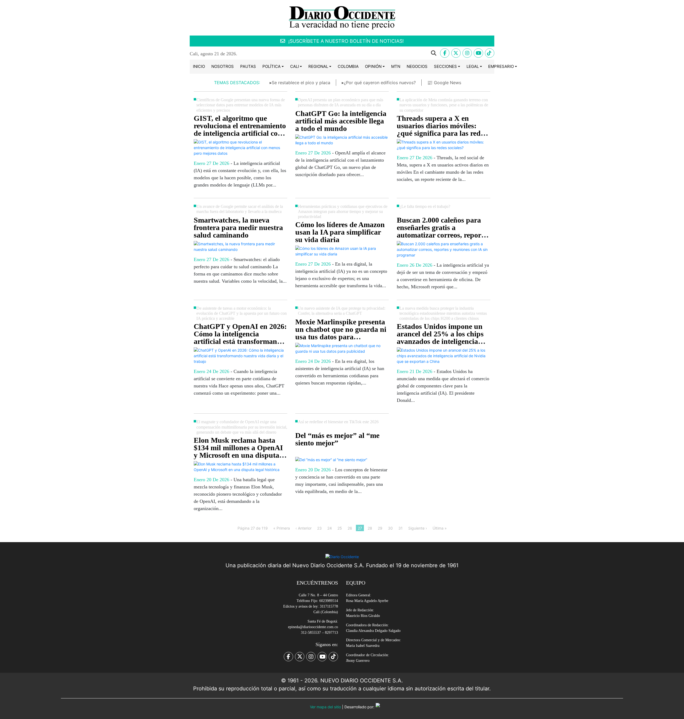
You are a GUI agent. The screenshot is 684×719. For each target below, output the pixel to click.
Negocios (417, 66)
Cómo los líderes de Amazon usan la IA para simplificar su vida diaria (340, 232)
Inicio (199, 66)
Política (271, 66)
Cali (294, 66)
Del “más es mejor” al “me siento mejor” (337, 439)
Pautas (248, 66)
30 (390, 528)
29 (380, 528)
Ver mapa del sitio (325, 707)
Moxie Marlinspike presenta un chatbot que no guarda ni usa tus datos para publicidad (340, 333)
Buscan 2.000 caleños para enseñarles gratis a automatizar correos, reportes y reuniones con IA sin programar (443, 235)
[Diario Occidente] (342, 17)
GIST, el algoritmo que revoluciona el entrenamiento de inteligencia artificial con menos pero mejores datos (240, 129)
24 (329, 528)
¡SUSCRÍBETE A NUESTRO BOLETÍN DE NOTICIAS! (345, 41)
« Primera (281, 528)
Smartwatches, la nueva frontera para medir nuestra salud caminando (238, 227)
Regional (318, 66)
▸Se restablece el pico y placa (300, 82)
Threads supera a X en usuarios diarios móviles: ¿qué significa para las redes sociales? (442, 129)
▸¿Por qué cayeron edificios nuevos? (379, 82)
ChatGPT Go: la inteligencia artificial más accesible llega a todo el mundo (340, 121)
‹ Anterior (304, 528)
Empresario (501, 66)
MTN (395, 66)
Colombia (348, 66)
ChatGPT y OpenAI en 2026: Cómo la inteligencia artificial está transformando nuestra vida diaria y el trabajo (240, 341)
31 (400, 528)
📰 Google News (444, 82)
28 (370, 528)
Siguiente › (417, 528)
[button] (342, 53)
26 (350, 528)
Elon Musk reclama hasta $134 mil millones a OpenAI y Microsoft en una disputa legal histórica (238, 451)
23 (319, 528)
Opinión (373, 66)
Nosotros (222, 66)
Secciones (445, 66)
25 (339, 528)
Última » (440, 528)
